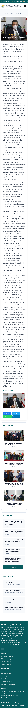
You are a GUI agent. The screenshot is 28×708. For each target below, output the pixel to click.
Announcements (6, 674)
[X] (2, 649)
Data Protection (5, 705)
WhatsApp (8, 416)
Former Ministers (6, 661)
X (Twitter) (16, 413)
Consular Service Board (8, 684)
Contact (22, 705)
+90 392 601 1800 (18, 1)
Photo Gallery (5, 679)
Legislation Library (6, 681)
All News (13, 567)
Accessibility (14, 705)
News (7, 11)
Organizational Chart (7, 656)
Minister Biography (7, 659)
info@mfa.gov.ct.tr (7, 1)
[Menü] (25, 6)
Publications (4, 676)
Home (2, 11)
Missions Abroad (6, 664)
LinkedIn (17, 416)
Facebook (7, 413)
